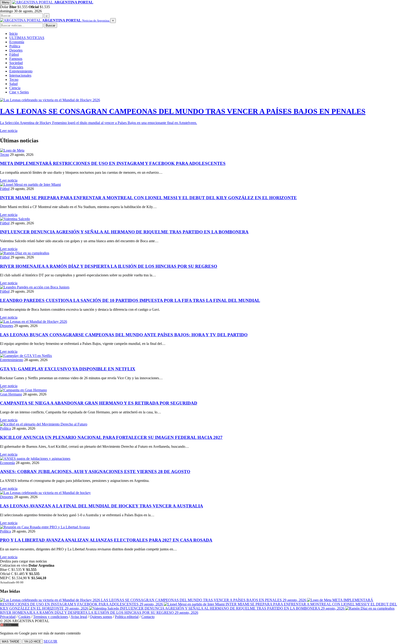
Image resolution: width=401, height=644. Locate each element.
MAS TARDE (10, 641)
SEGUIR (50, 641)
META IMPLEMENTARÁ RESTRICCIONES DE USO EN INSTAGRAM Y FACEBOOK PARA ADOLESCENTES (113, 163)
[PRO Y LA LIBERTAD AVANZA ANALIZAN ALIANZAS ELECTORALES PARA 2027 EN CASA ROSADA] (200, 527)
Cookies (24, 617)
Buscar (50, 25)
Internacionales (20, 75)
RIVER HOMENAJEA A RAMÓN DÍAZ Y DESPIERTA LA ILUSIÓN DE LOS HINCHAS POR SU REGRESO (108, 266)
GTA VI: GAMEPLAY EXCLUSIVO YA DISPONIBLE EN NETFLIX (67, 368)
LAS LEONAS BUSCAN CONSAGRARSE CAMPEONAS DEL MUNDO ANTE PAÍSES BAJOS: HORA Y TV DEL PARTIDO (124, 334)
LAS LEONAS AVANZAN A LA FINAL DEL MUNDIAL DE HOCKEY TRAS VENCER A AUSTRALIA (101, 505)
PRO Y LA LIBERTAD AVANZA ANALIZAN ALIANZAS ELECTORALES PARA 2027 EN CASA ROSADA (106, 540)
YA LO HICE (32, 641)
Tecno (13, 80)
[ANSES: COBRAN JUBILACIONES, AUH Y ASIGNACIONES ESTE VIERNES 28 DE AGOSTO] (200, 459)
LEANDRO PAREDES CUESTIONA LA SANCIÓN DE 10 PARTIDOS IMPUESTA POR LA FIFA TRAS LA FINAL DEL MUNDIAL (130, 300)
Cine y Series (19, 92)
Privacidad (8, 617)
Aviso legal (79, 617)
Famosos (15, 59)
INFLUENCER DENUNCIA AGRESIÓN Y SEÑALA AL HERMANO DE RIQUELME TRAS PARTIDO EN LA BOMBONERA (124, 231)
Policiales (16, 67)
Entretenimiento (20, 71)
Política (14, 46)
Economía (16, 42)
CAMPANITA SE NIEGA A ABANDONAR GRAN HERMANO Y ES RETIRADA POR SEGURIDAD (98, 403)
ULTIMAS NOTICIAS (26, 38)
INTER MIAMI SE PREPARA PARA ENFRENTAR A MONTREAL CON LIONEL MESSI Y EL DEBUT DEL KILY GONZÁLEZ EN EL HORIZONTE (148, 197)
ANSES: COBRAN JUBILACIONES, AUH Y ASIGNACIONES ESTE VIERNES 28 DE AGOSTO (95, 471)
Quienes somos (101, 617)
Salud (13, 84)
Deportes (16, 50)
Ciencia (14, 88)
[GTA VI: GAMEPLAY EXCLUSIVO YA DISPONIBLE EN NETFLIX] (200, 356)
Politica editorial (127, 617)
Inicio (13, 34)
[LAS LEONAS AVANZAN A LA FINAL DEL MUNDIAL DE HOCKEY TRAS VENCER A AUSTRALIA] (200, 493)
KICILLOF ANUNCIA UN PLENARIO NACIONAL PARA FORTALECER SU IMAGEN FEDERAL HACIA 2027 (111, 437)
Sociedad (16, 63)
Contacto (148, 617)
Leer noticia (8, 180)
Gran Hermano (11, 394)
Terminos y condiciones (50, 617)
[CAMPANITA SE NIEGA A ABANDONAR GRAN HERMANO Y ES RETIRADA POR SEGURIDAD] (200, 390)
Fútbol (14, 54)
